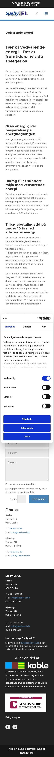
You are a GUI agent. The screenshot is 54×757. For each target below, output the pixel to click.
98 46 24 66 (16, 528)
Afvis (27, 436)
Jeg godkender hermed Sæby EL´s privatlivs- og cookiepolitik (26, 490)
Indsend (38, 499)
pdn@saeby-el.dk (20, 555)
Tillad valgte (27, 428)
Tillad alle (27, 419)
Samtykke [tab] (10, 326)
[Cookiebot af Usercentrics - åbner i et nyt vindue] (38, 318)
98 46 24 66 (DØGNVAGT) (27, 3)
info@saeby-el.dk (20, 532)
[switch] (46, 387)
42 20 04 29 (15, 551)
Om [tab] (44, 326)
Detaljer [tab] (27, 326)
